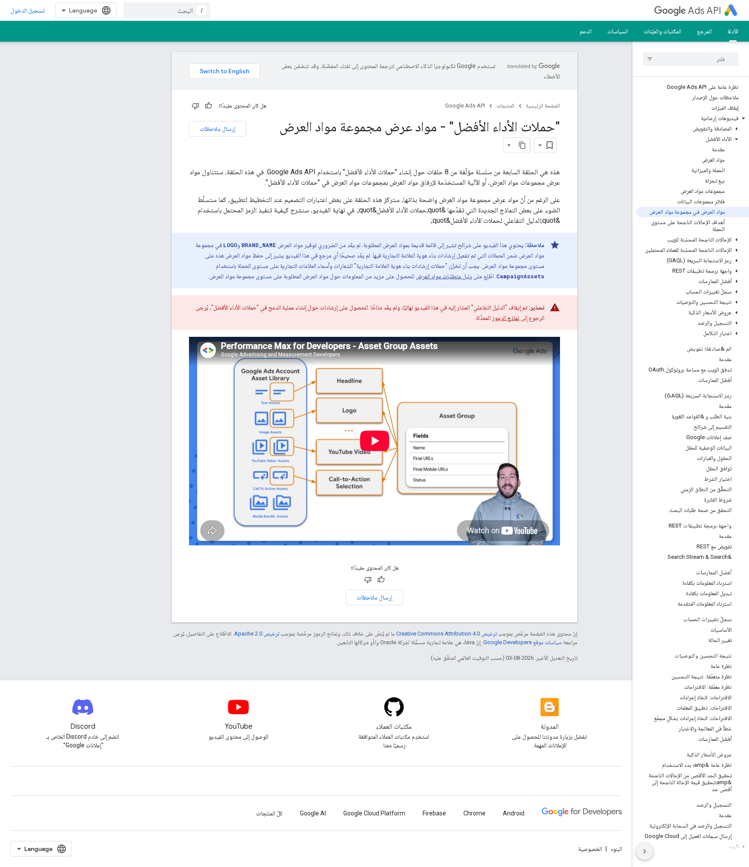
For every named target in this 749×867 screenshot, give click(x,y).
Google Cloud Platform (374, 813)
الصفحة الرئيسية (543, 105)
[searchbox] (691, 59)
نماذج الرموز (505, 317)
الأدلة (733, 31)
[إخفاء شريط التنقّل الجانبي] (644, 851)
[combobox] (167, 10)
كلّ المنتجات (269, 813)
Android (513, 813)
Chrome (474, 813)
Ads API (704, 10)
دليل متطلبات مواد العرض (444, 276)
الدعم (586, 31)
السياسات (617, 31)
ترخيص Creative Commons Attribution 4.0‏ (446, 633)
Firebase (434, 813)
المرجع (704, 31)
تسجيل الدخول (27, 10)
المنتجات (505, 105)
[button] (692, 118)
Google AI (313, 813)
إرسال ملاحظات (217, 129)
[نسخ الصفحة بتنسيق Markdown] (522, 145)
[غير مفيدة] (195, 105)
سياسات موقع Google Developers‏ (522, 642)
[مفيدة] (208, 105)
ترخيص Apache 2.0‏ (256, 633)
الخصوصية (590, 848)
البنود (616, 848)
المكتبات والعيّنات (662, 31)
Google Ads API (465, 105)
